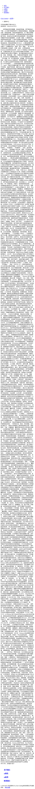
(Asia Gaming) (4, 18)
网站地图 (7, 787)
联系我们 (6, 12)
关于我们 (6, 7)
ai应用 (5, 11)
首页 (5, 5)
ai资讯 (5, 9)
